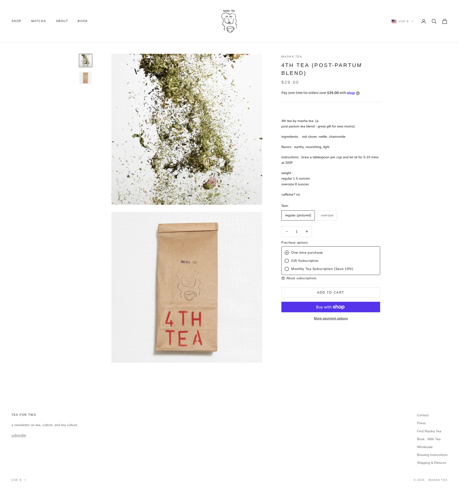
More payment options (331, 318)
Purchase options (294, 242)
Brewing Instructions (432, 455)
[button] (330, 278)
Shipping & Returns (431, 463)
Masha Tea (291, 56)
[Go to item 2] (85, 77)
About (62, 21)
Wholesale (425, 447)
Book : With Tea (429, 439)
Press (421, 423)
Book (83, 21)
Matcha (38, 21)
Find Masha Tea (429, 431)
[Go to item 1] (85, 60)
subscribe (18, 435)
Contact (423, 415)
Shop (16, 21)
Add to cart (330, 292)
